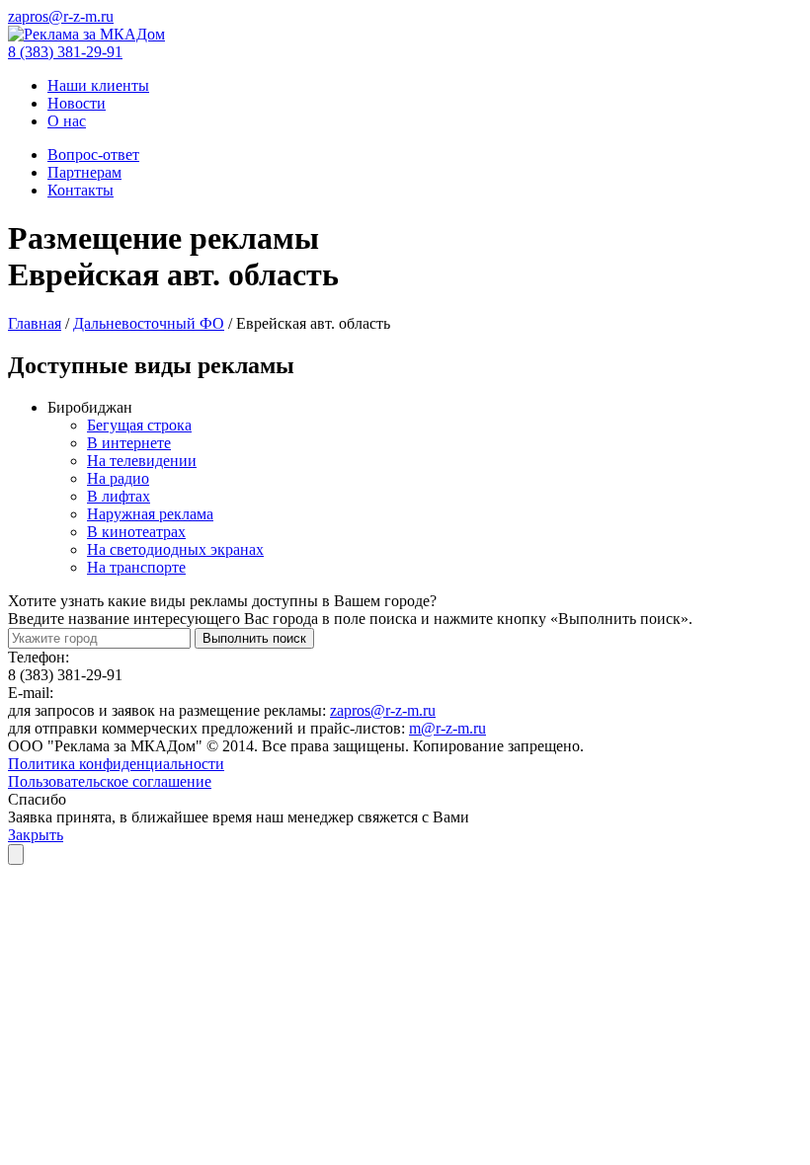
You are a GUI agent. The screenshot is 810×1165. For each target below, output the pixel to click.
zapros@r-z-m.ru (61, 16)
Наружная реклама (150, 513)
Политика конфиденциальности (116, 763)
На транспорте (136, 567)
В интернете (129, 442)
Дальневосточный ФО (148, 323)
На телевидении (142, 460)
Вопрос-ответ (93, 154)
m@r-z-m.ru (447, 728)
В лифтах (118, 496)
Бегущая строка (139, 425)
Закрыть (35, 834)
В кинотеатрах (136, 531)
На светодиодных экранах (175, 549)
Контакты (80, 190)
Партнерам (84, 172)
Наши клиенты (98, 85)
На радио (118, 478)
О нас (66, 121)
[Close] (16, 854)
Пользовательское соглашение (109, 781)
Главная (34, 323)
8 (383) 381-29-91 (65, 51)
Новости (76, 103)
